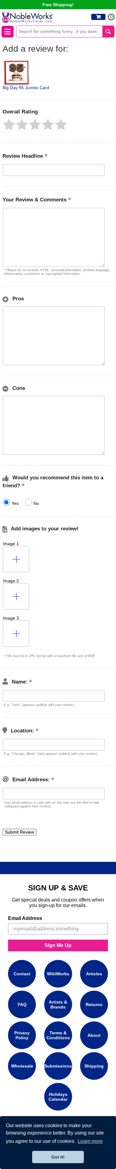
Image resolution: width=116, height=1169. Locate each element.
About (94, 1035)
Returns (94, 1004)
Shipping (94, 1066)
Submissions (58, 1066)
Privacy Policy (22, 1035)
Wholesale (22, 1066)
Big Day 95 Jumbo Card (25, 87)
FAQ (22, 1004)
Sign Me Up (58, 945)
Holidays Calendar (58, 1097)
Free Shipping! (58, 4)
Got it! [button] (58, 1157)
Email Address (25, 918)
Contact (22, 973)
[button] (9, 124)
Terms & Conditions (58, 1035)
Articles (94, 973)
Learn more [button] (90, 1141)
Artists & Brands (58, 1004)
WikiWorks (58, 973)
